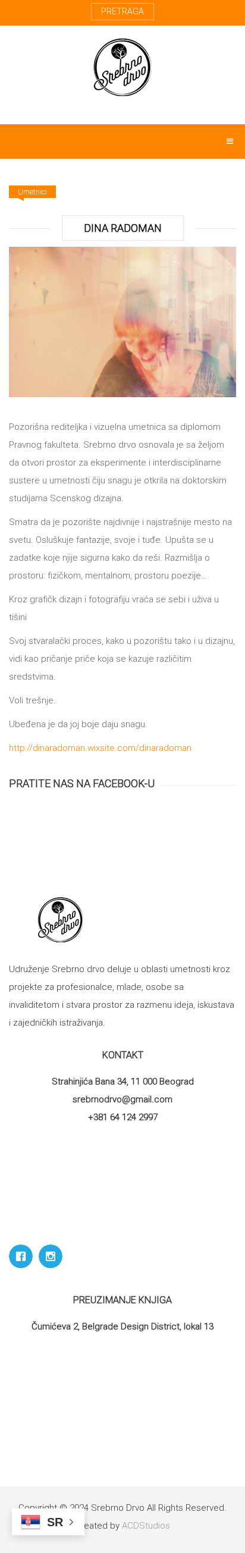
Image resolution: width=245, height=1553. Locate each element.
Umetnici (32, 191)
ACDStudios (146, 1525)
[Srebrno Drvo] (123, 67)
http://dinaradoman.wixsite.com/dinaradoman (100, 748)
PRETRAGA (122, 11)
